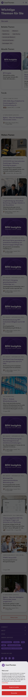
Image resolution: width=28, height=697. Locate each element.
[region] (14, 679)
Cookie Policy (5, 682)
